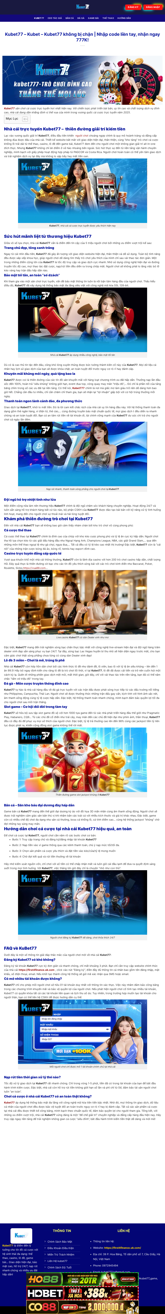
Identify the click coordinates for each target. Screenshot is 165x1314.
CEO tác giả (55, 18)
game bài (93, 18)
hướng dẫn (124, 18)
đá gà (81, 18)
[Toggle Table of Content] (23, 119)
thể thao (108, 18)
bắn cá (70, 18)
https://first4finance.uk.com (36, 969)
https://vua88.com (34, 568)
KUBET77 (39, 18)
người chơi (81, 135)
